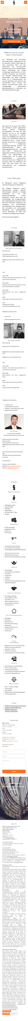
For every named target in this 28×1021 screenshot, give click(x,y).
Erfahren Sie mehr (12, 1009)
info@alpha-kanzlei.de (12, 468)
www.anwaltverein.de (18, 862)
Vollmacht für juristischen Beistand (15, 706)
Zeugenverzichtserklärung (13, 707)
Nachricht (6, 760)
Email (4, 756)
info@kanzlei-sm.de (12, 741)
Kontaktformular (14, 41)
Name (5, 752)
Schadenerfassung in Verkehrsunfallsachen (11, 710)
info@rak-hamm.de (13, 856)
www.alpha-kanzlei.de (14, 466)
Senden (14, 771)
